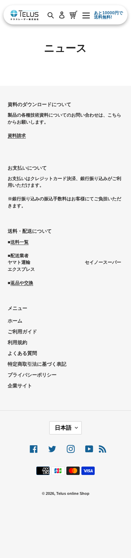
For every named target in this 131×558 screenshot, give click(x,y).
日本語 (63, 428)
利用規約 (17, 342)
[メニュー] (86, 14)
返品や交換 (21, 282)
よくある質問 (22, 353)
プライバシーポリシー (32, 375)
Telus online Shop (72, 493)
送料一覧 (19, 242)
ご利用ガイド (22, 331)
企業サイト (20, 385)
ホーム (15, 320)
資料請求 (17, 135)
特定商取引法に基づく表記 (37, 364)
